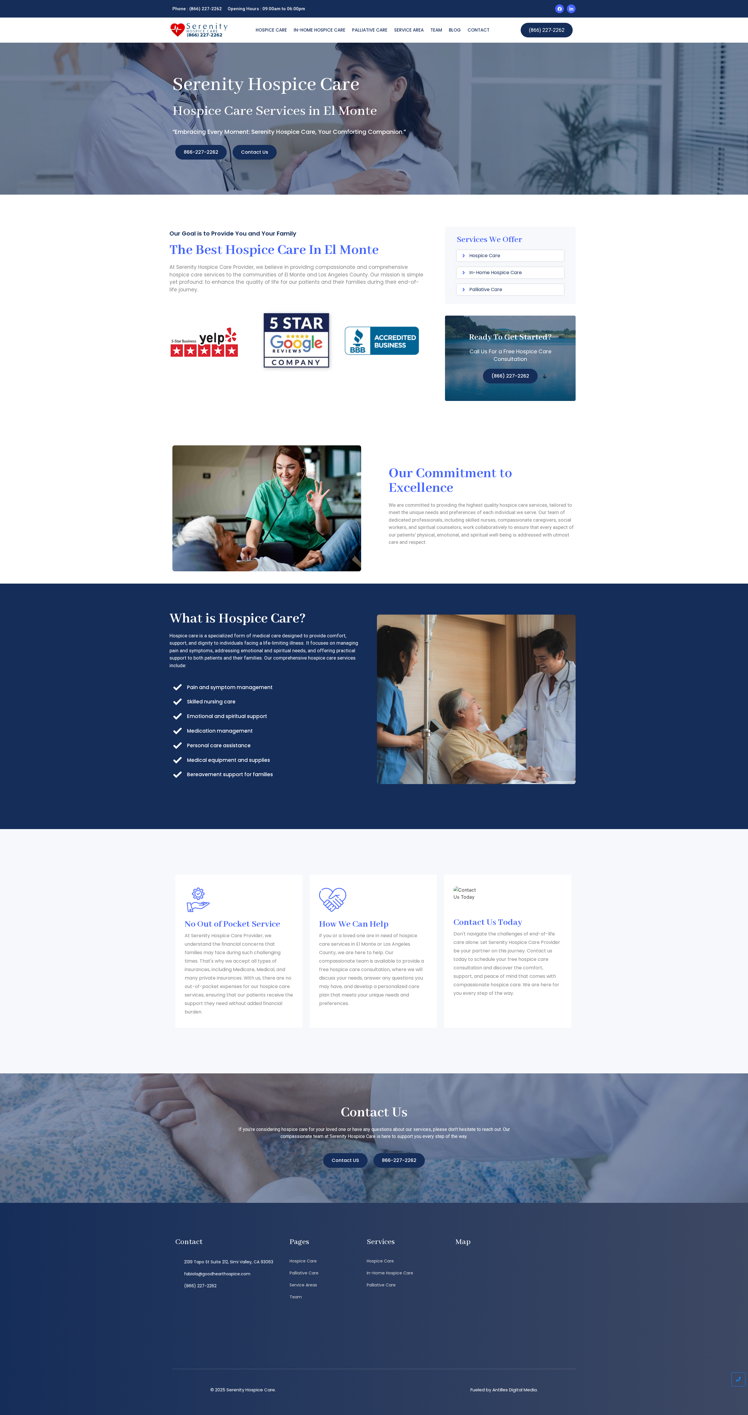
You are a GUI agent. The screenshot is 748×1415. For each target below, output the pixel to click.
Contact (478, 30)
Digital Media (523, 1390)
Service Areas (303, 1285)
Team (436, 30)
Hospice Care (271, 30)
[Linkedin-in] (571, 8)
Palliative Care (369, 30)
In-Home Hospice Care (319, 30)
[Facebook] (559, 8)
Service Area (409, 30)
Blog (455, 30)
